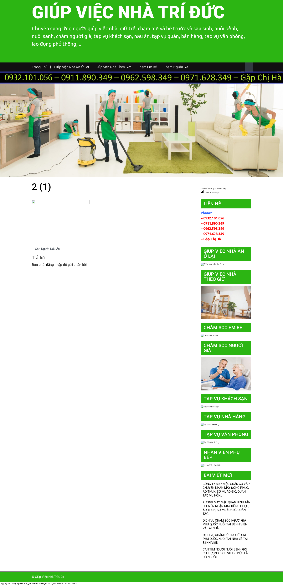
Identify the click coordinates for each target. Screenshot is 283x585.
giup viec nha (21, 583)
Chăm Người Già (176, 67)
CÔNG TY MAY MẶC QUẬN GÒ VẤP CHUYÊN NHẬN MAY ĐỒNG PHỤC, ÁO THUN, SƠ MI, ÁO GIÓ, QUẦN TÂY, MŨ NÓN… (226, 489)
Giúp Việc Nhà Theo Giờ (113, 67)
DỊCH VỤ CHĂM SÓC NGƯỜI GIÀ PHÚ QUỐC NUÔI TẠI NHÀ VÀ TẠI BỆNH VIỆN (225, 539)
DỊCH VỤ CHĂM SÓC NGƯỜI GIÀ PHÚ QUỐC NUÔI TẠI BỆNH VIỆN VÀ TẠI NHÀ (225, 524)
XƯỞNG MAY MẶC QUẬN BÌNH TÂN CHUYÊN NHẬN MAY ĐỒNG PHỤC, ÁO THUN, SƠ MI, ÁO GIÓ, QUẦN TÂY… (226, 508)
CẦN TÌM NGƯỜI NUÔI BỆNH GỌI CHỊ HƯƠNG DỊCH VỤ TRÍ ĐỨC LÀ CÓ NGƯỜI (225, 553)
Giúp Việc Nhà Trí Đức (128, 12)
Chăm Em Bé (147, 67)
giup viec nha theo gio (37, 583)
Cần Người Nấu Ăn (47, 249)
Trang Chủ (40, 67)
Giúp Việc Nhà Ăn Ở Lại (71, 67)
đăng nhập (54, 264)
